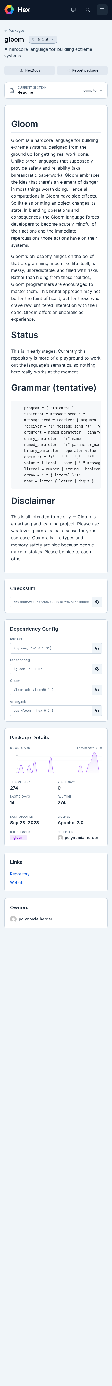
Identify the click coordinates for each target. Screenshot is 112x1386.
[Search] (87, 9)
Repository (20, 874)
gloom (14, 39)
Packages (17, 30)
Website (17, 882)
